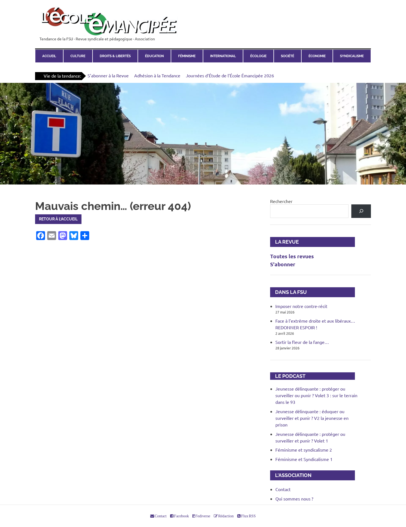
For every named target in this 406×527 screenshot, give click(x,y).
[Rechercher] (361, 211)
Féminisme (187, 56)
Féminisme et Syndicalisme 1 (304, 459)
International (223, 56)
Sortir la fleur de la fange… (302, 342)
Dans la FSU (288, 292)
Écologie (258, 56)
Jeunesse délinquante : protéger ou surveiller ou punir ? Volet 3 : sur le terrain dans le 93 (316, 395)
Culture (77, 56)
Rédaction (226, 516)
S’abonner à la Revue (108, 75)
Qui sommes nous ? (294, 498)
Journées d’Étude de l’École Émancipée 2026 (230, 75)
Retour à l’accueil (58, 219)
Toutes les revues (292, 256)
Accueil (49, 56)
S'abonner (282, 264)
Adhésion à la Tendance (157, 75)
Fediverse (202, 516)
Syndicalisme (352, 56)
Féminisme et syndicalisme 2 (303, 449)
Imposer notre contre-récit (301, 306)
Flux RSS (248, 516)
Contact (283, 489)
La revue (284, 242)
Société (287, 56)
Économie (317, 56)
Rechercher (281, 201)
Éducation (154, 56)
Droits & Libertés (115, 56)
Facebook (181, 516)
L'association (291, 475)
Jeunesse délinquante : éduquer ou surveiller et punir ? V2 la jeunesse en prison (312, 418)
